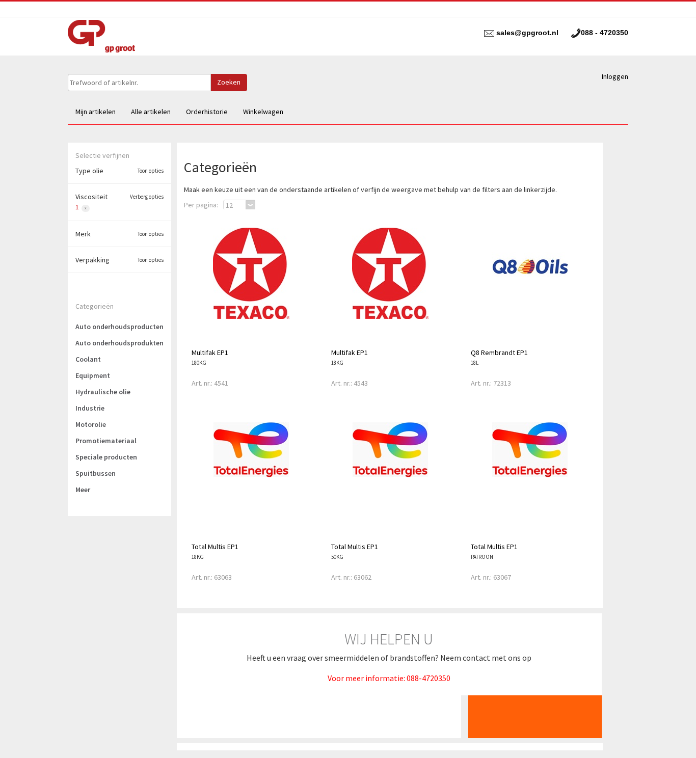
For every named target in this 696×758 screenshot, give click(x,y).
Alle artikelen (151, 111)
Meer (82, 489)
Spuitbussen (95, 473)
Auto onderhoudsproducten (119, 326)
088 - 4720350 (604, 33)
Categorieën (94, 306)
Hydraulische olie (102, 391)
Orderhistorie (207, 111)
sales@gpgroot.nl (527, 33)
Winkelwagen (263, 111)
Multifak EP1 (210, 352)
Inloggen (615, 76)
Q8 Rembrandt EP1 (499, 352)
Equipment (92, 375)
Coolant (88, 359)
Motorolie (90, 424)
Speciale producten (106, 457)
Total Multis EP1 (215, 546)
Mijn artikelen (95, 111)
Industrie (89, 408)
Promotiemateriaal (106, 440)
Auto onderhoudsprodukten (119, 342)
